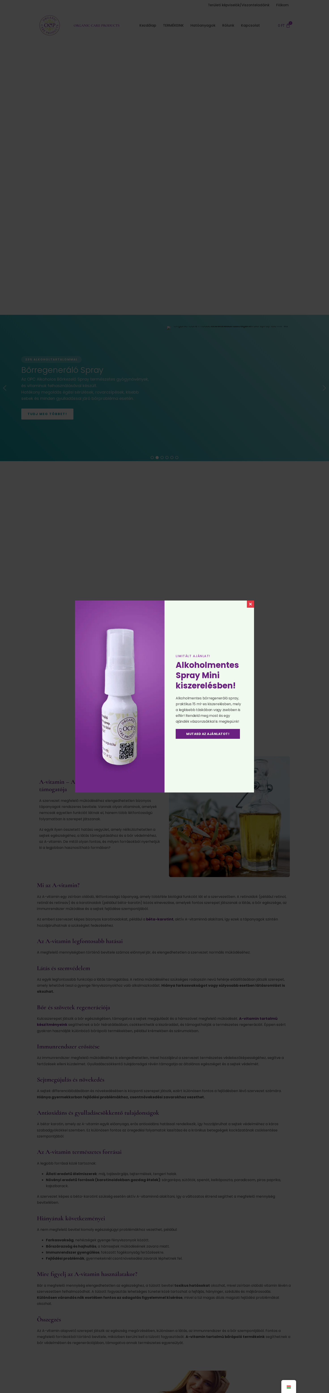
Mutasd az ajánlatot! (207, 734)
